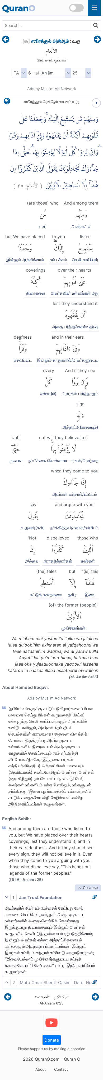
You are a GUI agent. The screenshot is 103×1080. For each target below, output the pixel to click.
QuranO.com (47, 1059)
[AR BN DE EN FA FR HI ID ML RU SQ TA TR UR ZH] (19, 73)
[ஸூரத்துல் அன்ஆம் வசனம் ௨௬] (97, 39)
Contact (61, 1069)
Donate (51, 1040)
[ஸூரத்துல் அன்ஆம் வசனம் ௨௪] (5, 39)
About (40, 1069)
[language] (7, 102)
